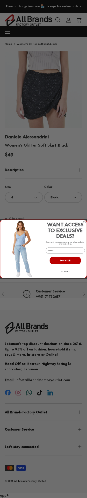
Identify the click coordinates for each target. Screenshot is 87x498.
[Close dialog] (85, 222)
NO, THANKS (65, 272)
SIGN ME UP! (65, 260)
